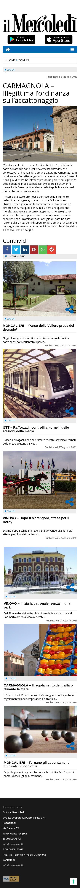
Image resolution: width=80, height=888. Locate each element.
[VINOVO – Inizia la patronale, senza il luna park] (40, 570)
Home (11, 60)
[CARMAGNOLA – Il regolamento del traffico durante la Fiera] (40, 650)
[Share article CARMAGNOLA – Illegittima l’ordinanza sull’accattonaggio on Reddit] (51, 249)
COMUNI (24, 60)
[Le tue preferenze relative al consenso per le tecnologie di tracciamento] (73, 881)
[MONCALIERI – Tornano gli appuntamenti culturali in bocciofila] (40, 729)
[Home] (6, 49)
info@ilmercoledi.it (13, 865)
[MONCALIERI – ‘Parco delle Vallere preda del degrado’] (39, 288)
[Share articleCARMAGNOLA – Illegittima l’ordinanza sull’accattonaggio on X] (16, 249)
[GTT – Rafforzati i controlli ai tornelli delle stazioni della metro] (39, 383)
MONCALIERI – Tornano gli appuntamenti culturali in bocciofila (37, 764)
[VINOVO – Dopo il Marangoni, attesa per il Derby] (39, 480)
